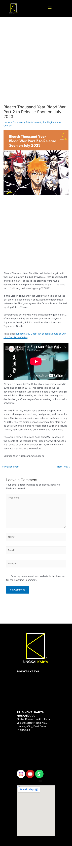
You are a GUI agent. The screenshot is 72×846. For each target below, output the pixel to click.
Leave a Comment (13, 122)
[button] (50, 7)
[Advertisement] (36, 63)
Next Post (63, 467)
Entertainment (33, 122)
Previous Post (10, 467)
